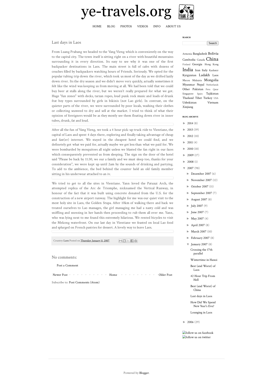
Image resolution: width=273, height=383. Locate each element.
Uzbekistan (189, 102)
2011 (190, 142)
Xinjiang (187, 107)
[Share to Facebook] (132, 241)
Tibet (198, 98)
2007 (190, 168)
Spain (200, 93)
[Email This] (121, 241)
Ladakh (204, 75)
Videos (142, 26)
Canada (201, 60)
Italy (204, 70)
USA (216, 98)
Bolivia (213, 53)
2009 (190, 155)
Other (186, 89)
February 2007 (200, 238)
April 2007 (198, 225)
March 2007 (199, 231)
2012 (190, 136)
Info (156, 26)
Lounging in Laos (201, 312)
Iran (197, 70)
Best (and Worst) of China (202, 288)
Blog (111, 26)
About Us (173, 26)
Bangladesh (200, 54)
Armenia (187, 54)
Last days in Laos (201, 296)
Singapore (187, 94)
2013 (190, 130)
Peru (208, 89)
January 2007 (199, 244)
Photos (126, 26)
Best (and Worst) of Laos (202, 268)
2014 (190, 123)
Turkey (207, 98)
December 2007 (201, 174)
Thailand (188, 98)
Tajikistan (212, 94)
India (187, 69)
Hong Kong (211, 64)
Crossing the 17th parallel (201, 252)
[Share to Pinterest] (136, 241)
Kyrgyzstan (189, 75)
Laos (66, 240)
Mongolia (211, 80)
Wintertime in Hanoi (203, 260)
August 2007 (199, 199)
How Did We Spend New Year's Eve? (203, 304)
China (212, 59)
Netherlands (212, 84)
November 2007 (202, 180)
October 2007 (200, 186)
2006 (190, 322)
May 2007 (198, 219)
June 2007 (198, 212)
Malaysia (197, 80)
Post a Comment (67, 265)
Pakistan (197, 89)
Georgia (197, 64)
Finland (186, 64)
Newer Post (60, 275)
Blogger (144, 373)
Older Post (165, 275)
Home (97, 26)
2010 (190, 149)
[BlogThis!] (124, 241)
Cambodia (188, 60)
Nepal (200, 85)
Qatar (215, 89)
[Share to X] (128, 241)
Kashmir (213, 70)
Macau (186, 80)
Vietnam (212, 102)
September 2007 (202, 193)
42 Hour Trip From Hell (202, 278)
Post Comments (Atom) (84, 282)
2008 (190, 162)
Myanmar (188, 85)
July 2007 (197, 206)
